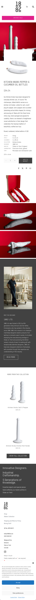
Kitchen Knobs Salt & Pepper (18, 407)
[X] (22, 168)
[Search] (33, 6)
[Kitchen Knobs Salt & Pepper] (18, 378)
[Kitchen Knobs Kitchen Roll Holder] (18, 416)
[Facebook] (19, 168)
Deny (18, 588)
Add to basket (25, 160)
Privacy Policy (21, 597)
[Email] (30, 168)
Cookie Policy (13, 597)
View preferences (18, 593)
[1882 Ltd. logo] (18, 2)
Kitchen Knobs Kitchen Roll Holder (18, 446)
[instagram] (5, 552)
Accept (18, 582)
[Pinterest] (26, 168)
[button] (33, 563)
